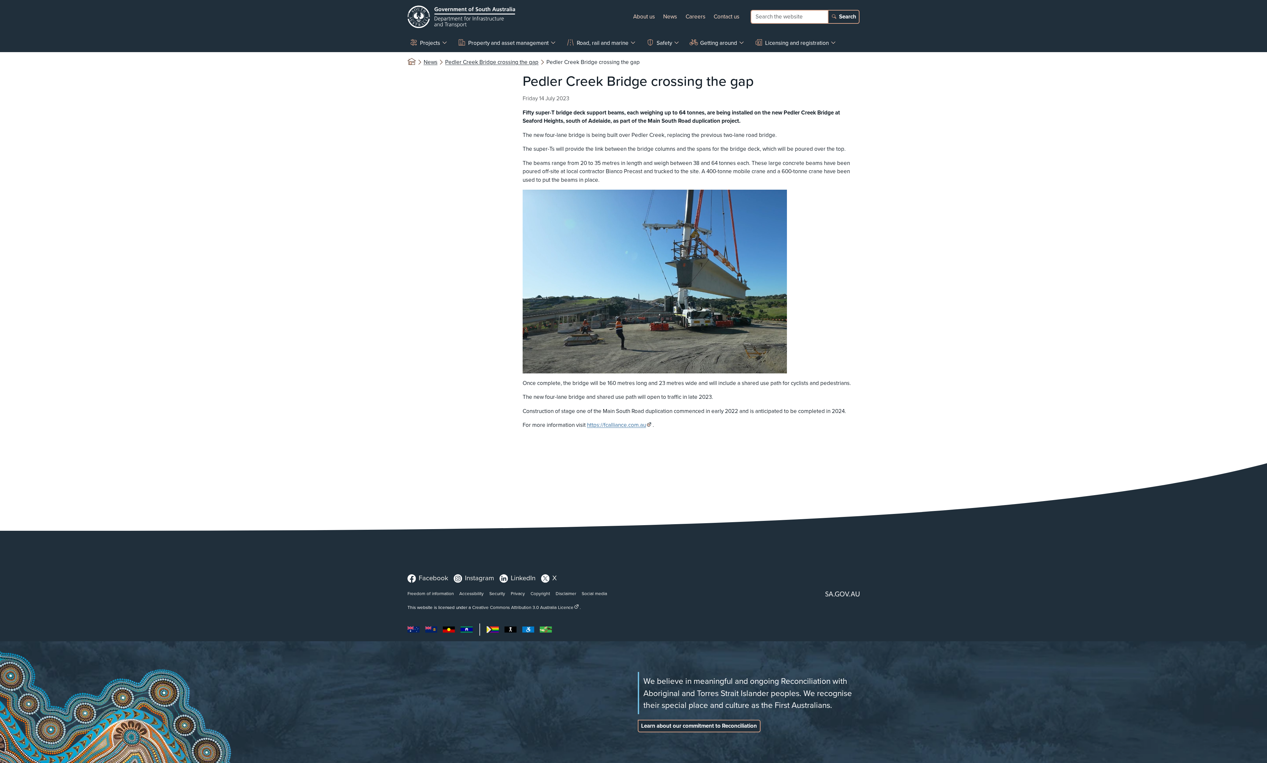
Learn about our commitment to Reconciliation (699, 726)
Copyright (540, 593)
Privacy (518, 593)
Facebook (433, 578)
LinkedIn (523, 578)
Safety (664, 43)
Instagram (479, 578)
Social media (594, 593)
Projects (430, 43)
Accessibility (471, 593)
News (670, 16)
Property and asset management (508, 43)
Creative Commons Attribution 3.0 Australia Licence (522, 607)
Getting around (718, 43)
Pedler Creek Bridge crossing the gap (491, 62)
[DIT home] (461, 17)
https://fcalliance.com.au (616, 425)
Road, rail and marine (603, 43)
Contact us (726, 16)
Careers (695, 16)
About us (644, 16)
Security (497, 593)
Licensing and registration (797, 43)
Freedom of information (430, 593)
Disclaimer (566, 593)
